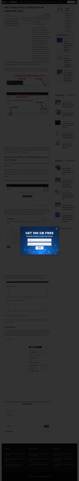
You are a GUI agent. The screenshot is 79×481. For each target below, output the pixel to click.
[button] (56, 228)
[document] (39, 240)
